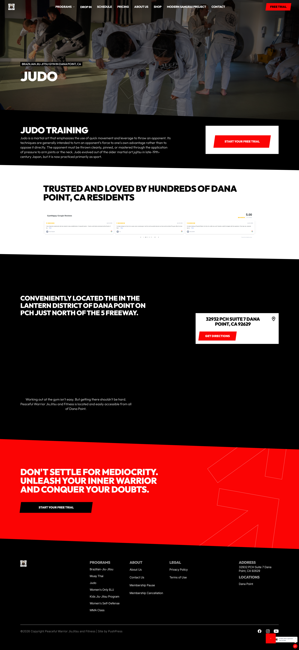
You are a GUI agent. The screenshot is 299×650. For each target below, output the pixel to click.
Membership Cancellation (146, 593)
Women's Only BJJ (102, 589)
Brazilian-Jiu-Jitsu (101, 569)
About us (141, 7)
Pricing (123, 7)
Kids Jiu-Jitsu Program (104, 596)
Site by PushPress (110, 631)
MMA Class (97, 610)
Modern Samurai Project (186, 7)
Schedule (104, 7)
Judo (93, 583)
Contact (218, 7)
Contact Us (137, 577)
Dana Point (246, 584)
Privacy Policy (178, 569)
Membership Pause (142, 585)
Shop (158, 7)
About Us (136, 569)
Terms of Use (178, 577)
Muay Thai (96, 576)
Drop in (86, 7)
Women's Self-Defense (105, 603)
